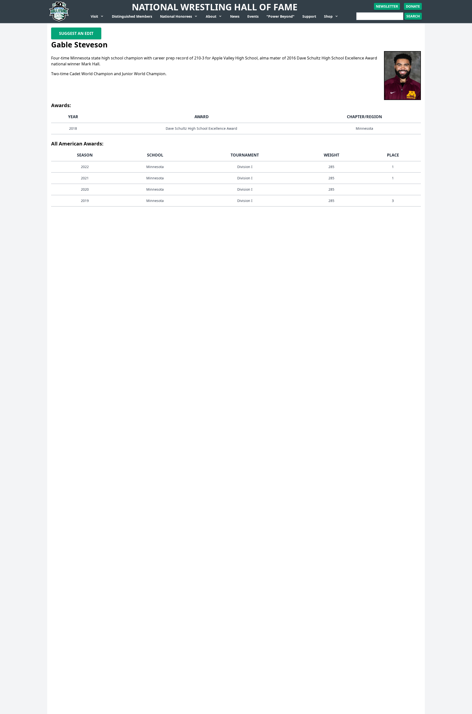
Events (253, 16)
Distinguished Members (132, 16)
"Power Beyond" (280, 16)
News (234, 16)
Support (309, 16)
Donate (413, 6)
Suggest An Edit (76, 33)
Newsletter (387, 6)
